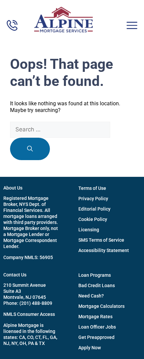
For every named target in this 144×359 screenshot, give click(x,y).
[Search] (30, 149)
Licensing (88, 229)
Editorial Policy (94, 209)
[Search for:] (60, 129)
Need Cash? (91, 295)
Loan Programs (94, 275)
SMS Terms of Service (101, 240)
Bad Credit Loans (96, 285)
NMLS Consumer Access (29, 314)
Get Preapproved (96, 337)
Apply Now (89, 347)
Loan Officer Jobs (97, 327)
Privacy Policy (93, 198)
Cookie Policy (92, 219)
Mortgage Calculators (101, 306)
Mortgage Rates (95, 316)
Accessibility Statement (103, 250)
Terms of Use (92, 188)
